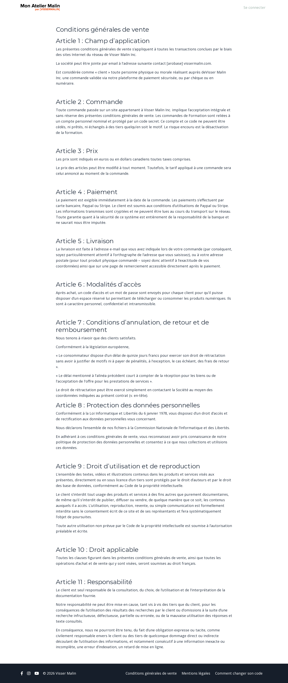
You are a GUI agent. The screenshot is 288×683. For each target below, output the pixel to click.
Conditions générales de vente (151, 673)
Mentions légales (196, 673)
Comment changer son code (239, 673)
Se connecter (254, 7)
